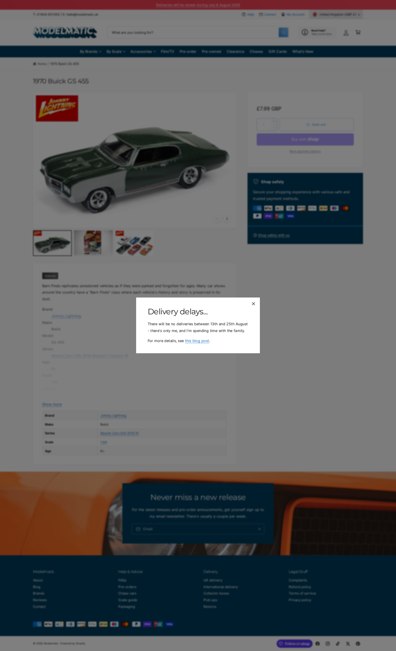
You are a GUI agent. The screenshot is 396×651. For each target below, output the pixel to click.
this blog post (197, 341)
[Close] (253, 303)
